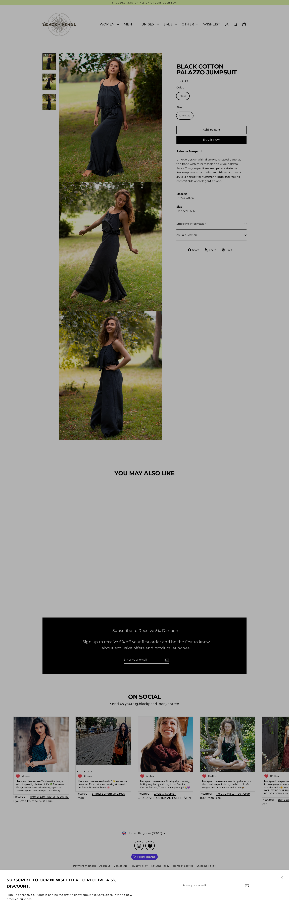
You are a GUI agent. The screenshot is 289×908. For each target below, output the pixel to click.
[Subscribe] (246, 885)
